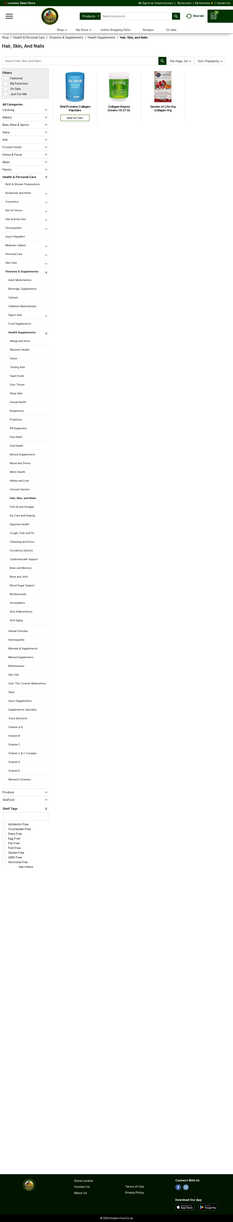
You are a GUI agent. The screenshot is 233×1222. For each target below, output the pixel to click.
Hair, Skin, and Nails (134, 37)
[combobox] (90, 16)
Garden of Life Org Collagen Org (163, 108)
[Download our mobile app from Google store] (208, 1207)
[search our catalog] (176, 16)
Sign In (146, 3)
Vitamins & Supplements (66, 37)
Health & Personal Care (29, 37)
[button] (45, 110)
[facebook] (178, 1188)
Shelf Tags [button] (10, 808)
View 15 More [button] (26, 867)
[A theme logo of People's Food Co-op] (50, 16)
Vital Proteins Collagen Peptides (75, 108)
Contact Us (223, 3)
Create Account (164, 3)
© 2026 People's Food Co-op (116, 1218)
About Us (80, 1193)
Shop (5, 37)
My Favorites (202, 3)
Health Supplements (101, 37)
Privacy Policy (134, 1192)
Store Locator (83, 1181)
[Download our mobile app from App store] (184, 1207)
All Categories (13, 104)
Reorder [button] (198, 16)
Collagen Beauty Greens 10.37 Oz (119, 108)
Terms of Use (134, 1186)
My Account (184, 3)
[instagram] (186, 1188)
